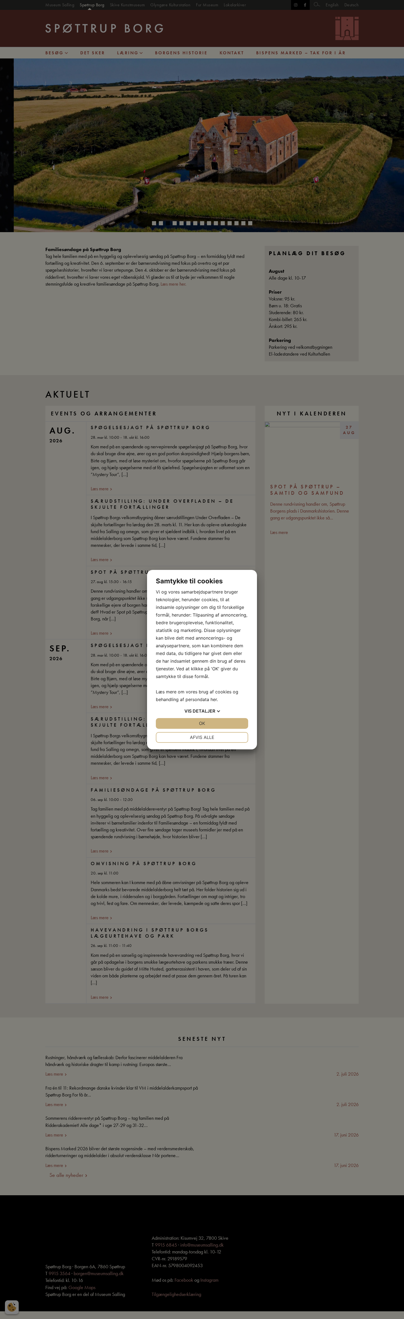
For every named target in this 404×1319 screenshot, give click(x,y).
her (214, 699)
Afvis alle (202, 737)
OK (202, 723)
